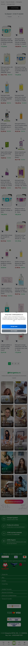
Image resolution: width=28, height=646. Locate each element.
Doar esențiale (14, 330)
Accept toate (14, 326)
